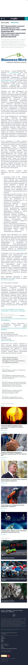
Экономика (4, 432)
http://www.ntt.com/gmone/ (8, 280)
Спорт (2, 485)
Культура (3, 511)
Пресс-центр (15, 610)
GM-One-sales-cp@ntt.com (7, 340)
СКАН (2, 646)
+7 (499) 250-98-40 (6, 630)
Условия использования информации (8, 658)
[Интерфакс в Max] (10, 651)
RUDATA (2, 647)
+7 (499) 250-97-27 (15, 630)
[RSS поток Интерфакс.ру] (8, 651)
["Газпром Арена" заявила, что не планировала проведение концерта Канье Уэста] (14, 529)
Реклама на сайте (4, 611)
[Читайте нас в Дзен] (2, 651)
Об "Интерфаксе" (9, 610)
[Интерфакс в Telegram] (4, 651)
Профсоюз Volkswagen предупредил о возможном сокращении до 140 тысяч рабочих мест (14, 454)
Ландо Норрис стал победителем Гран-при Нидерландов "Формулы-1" (12, 505)
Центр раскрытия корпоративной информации (9, 648)
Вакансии (21, 610)
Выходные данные (4, 659)
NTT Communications (13, 72)
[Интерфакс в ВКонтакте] (6, 651)
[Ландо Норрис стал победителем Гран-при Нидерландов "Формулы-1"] (14, 503)
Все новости (4, 430)
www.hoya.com (22, 250)
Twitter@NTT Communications (15, 309)
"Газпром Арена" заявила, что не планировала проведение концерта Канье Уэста (14, 531)
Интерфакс (14, 19)
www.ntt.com (4, 309)
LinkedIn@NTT (22, 311)
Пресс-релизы (5, 22)
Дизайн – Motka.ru (4, 661)
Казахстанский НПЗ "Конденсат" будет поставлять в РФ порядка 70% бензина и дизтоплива (12, 427)
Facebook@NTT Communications (9, 311)
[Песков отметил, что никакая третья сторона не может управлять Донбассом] (14, 477)
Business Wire (15, 22)
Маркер (2, 640)
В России (3, 459)
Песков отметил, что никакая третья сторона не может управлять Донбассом (14, 480)
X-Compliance (3, 638)
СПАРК (2, 636)
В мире (2, 406)
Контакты (3, 610)
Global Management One (7, 80)
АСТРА (2, 641)
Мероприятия (11, 611)
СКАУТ (2, 639)
